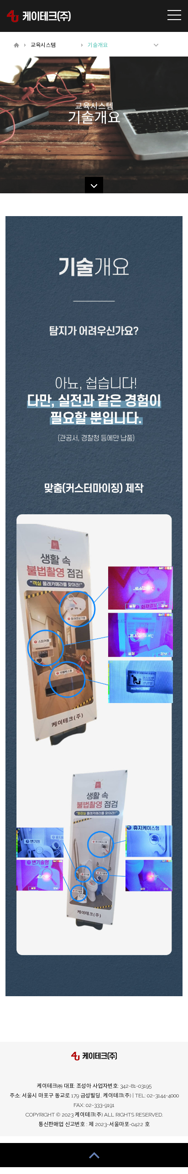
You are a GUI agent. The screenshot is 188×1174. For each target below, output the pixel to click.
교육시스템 (43, 45)
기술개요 (98, 45)
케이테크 (39, 16)
